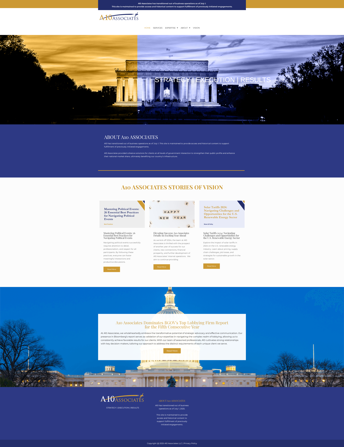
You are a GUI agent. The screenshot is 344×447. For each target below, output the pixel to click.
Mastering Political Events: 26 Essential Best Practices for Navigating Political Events (119, 235)
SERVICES (157, 28)
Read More (111, 269)
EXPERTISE (170, 28)
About (184, 28)
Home (147, 28)
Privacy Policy (190, 443)
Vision (196, 28)
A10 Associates (171, 443)
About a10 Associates (172, 400)
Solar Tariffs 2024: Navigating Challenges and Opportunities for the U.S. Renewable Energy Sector (221, 235)
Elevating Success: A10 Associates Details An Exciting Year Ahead (171, 234)
